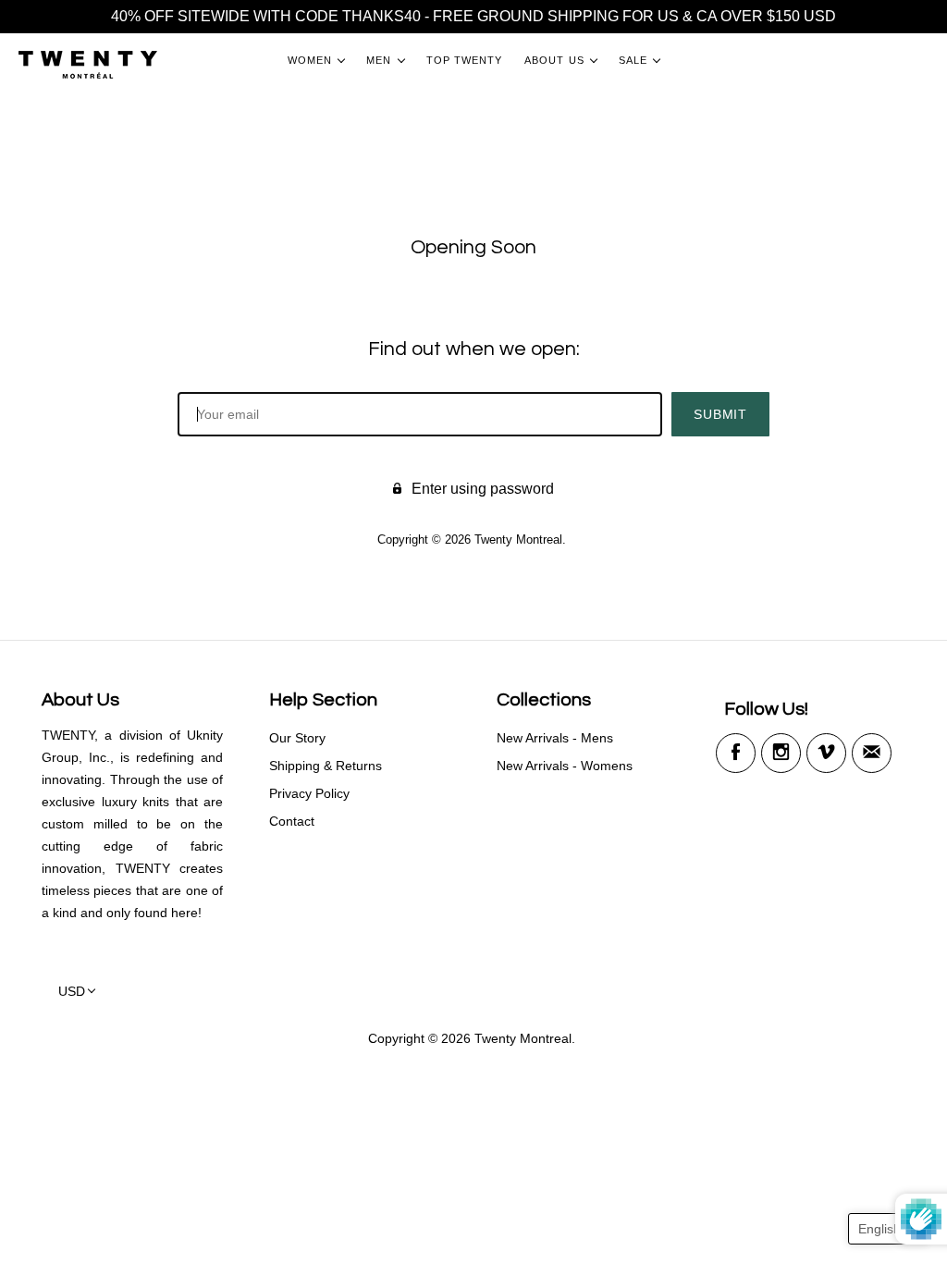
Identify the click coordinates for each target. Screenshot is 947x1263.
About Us (554, 60)
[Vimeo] (826, 753)
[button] (888, 1229)
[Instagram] (781, 753)
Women (310, 60)
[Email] (872, 753)
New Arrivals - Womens (565, 765)
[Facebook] (736, 753)
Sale (633, 60)
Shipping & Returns (325, 765)
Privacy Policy (309, 793)
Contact (291, 821)
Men (378, 60)
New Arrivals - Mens (555, 737)
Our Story (297, 737)
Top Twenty (464, 60)
